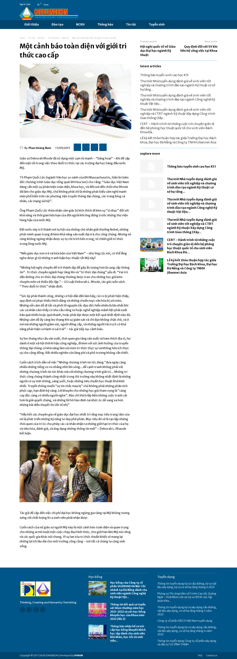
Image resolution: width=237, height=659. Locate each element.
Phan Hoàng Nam (40, 148)
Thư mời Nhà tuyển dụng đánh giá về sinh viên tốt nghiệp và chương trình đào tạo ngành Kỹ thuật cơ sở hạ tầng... (177, 85)
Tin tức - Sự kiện (36, 38)
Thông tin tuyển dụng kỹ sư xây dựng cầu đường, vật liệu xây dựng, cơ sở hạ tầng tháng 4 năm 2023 (187, 631)
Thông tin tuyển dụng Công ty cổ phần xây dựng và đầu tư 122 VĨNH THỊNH (186, 642)
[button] (173, 25)
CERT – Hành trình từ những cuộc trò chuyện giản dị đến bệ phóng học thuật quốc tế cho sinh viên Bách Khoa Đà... (177, 128)
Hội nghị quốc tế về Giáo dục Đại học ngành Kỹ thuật (158, 51)
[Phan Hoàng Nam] (22, 148)
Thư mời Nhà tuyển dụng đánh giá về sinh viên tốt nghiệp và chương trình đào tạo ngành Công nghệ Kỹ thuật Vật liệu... (177, 99)
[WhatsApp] (103, 147)
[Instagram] (29, 610)
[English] (215, 4)
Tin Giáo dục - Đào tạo (58, 38)
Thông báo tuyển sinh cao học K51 (164, 75)
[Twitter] (86, 147)
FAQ (200, 655)
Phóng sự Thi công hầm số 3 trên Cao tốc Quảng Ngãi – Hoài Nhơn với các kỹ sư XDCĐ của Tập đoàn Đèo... (186, 597)
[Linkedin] (36, 610)
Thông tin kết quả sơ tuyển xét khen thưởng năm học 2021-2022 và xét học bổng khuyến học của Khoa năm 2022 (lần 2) (128, 612)
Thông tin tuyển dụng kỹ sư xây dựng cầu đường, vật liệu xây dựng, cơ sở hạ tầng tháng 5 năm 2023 (187, 611)
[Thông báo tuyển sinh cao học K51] (151, 166)
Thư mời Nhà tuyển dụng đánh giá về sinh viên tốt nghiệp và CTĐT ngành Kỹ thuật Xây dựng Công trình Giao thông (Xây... (177, 114)
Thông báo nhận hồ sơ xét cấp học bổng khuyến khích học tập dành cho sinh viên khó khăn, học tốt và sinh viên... (128, 633)
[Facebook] (210, 4)
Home (22, 38)
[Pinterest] (94, 147)
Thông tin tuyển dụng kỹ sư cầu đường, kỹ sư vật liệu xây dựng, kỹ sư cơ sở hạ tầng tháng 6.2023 (186, 585)
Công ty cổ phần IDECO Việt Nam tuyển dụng (184, 620)
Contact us (211, 655)
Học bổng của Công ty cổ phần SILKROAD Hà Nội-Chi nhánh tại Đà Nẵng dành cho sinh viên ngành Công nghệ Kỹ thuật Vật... (128, 590)
